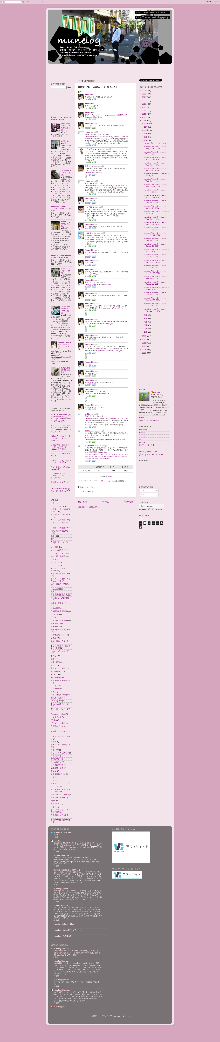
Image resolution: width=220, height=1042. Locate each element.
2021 (144, 97)
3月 (145, 325)
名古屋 (53, 656)
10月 (146, 130)
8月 (145, 137)
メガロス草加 (56, 756)
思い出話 (54, 614)
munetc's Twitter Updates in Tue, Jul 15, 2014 (155, 229)
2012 (144, 339)
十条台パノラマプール (60, 795)
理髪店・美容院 (57, 698)
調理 (52, 539)
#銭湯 (89, 452)
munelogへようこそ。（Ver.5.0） (66, 891)
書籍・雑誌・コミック (60, 641)
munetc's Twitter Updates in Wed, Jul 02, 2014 (155, 299)
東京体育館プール (58, 635)
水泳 (52, 503)
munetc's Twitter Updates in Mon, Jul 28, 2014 (155, 158)
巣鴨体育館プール (58, 774)
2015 (144, 117)
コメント (146, 495)
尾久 (52, 592)
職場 (52, 536)
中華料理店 (55, 608)
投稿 (144, 491)
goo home (143, 436)
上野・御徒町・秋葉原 (60, 584)
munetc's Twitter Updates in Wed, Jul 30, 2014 (155, 148)
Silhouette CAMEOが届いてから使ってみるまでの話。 (61, 491)
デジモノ (54, 565)
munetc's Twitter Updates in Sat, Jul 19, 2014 (155, 207)
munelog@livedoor (61, 990)
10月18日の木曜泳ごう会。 (66, 173)
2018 (144, 107)
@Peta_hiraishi (98, 117)
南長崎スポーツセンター (60, 731)
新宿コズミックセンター (60, 815)
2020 (144, 101)
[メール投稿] (109, 481)
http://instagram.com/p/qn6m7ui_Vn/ (101, 324)
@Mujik (87, 106)
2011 (144, 343)
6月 (145, 315)
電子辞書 (54, 627)
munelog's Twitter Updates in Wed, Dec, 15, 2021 (61, 208)
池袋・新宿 (55, 662)
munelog (57, 841)
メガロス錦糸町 (57, 550)
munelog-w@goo (60, 905)
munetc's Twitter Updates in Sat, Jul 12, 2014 (155, 245)
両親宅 (53, 559)
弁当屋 (53, 742)
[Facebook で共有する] (120, 481)
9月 (145, 134)
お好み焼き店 (56, 762)
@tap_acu (98, 207)
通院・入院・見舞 (58, 520)
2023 (144, 91)
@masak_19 (89, 373)
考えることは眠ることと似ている (66, 870)
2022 (144, 94)
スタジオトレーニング (60, 783)
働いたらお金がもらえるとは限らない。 (68, 872)
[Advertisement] (94, 70)
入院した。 (65, 141)
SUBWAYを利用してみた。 (65, 224)
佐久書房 (54, 547)
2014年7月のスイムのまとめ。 (156, 143)
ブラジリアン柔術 (58, 723)
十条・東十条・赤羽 (59, 620)
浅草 (52, 777)
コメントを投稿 (87, 491)
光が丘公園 (55, 589)
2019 (144, 104)
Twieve (110, 477)
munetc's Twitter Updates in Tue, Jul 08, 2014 (155, 267)
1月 (145, 332)
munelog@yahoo (60, 889)
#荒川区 (94, 452)
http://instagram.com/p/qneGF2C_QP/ (98, 284)
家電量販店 (55, 624)
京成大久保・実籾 (58, 668)
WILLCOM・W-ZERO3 (60, 598)
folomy (142, 433)
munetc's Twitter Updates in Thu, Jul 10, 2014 (155, 256)
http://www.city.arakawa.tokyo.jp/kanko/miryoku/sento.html (105, 439)
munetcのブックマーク (62, 833)
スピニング (55, 786)
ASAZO (54, 720)
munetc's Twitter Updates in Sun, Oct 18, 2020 (64, 344)
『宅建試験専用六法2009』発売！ (65, 310)
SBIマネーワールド (147, 445)
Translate (158, 509)
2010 (144, 346)
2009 (144, 350)
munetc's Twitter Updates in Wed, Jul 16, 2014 (155, 223)
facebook (143, 430)
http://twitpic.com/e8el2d (93, 172)
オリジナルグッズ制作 (60, 753)
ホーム (105, 501)
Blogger (126, 1016)
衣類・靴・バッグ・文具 (60, 709)
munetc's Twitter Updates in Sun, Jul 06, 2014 (155, 277)
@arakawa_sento (100, 445)
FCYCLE (54, 674)
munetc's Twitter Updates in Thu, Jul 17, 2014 (155, 218)
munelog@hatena (61, 980)
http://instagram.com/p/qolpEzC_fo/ (97, 393)
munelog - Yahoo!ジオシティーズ (67, 930)
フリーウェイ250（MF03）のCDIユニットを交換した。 (61, 476)
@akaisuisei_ (89, 382)
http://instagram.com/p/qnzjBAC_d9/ (110, 308)
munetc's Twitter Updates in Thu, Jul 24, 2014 (155, 180)
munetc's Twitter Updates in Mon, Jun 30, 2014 (155, 310)
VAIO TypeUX (56, 701)
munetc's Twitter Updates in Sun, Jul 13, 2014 (155, 240)
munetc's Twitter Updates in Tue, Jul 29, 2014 (155, 153)
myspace (143, 442)
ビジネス (54, 562)
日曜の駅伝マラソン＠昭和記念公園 (65, 127)
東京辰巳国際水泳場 (59, 595)
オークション (56, 804)
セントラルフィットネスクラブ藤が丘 (60, 811)
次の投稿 (82, 501)
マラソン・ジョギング (60, 523)
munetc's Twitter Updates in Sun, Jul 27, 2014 (155, 164)
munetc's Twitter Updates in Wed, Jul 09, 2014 (155, 261)
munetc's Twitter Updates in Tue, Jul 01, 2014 (155, 305)
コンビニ (54, 686)
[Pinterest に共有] (123, 481)
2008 (144, 353)
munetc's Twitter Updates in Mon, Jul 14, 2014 (155, 234)
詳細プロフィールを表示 (149, 420)
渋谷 (52, 780)
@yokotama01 (97, 166)
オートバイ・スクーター (60, 680)
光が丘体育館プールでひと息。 (65, 992)
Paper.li (56, 835)
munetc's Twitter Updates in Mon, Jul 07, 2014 (155, 272)
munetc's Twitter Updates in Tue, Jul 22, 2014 (155, 191)
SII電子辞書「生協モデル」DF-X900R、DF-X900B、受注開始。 (60, 447)
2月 (145, 329)
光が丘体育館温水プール (60, 630)
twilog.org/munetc (61, 855)
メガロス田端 (56, 506)
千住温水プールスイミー (60, 726)
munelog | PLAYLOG (62, 936)
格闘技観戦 (55, 689)
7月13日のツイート (60, 857)
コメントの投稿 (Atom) (91, 507)
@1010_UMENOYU (96, 431)
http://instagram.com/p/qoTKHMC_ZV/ (109, 351)
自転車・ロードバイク (60, 542)
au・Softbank (56, 677)
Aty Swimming (56, 671)
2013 (144, 336)
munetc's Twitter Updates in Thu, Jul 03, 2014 (155, 294)
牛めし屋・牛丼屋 (58, 556)
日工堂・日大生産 (58, 528)
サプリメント (56, 717)
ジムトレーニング (58, 553)
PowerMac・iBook (58, 714)
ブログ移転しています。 (62, 963)
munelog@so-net (60, 961)
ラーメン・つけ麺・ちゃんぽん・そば (60, 580)
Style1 (53, 801)
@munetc (96, 94)
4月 (145, 322)
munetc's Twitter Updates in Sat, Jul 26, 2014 (155, 169)
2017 (144, 111)
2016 (144, 114)
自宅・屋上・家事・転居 (60, 574)
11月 (146, 127)
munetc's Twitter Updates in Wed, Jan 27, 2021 (61, 256)
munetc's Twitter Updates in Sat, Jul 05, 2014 (155, 283)
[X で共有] (118, 481)
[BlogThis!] (116, 481)
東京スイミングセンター (60, 515)
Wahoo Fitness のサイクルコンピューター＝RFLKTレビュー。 (60, 438)
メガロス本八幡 (57, 765)
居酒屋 (53, 638)
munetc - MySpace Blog (63, 924)
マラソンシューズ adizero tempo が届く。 (61, 468)
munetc (156, 392)
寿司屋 (53, 771)
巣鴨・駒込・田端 (58, 798)
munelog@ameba (61, 949)
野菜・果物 (55, 750)
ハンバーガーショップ (60, 651)
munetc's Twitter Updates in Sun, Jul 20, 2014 (155, 202)
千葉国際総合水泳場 (59, 611)
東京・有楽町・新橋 (59, 695)
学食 (52, 659)
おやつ (53, 665)
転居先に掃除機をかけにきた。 (65, 370)
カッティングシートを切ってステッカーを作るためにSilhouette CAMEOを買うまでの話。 (61, 428)
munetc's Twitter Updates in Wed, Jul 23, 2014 (155, 186)
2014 (144, 121)
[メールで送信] (113, 481)
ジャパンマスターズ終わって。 (65, 271)
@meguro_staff (104, 149)
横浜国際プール (57, 759)
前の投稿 (129, 501)
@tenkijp (93, 132)
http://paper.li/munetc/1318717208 (115, 115)
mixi (140, 439)
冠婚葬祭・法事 (57, 768)
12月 (146, 124)
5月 (145, 319)
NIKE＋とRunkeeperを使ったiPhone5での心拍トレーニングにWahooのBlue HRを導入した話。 (61, 418)
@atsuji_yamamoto (97, 233)
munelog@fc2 (59, 1007)
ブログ (53, 617)
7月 (145, 140)
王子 (52, 692)
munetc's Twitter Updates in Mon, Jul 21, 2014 (155, 196)
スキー (53, 807)
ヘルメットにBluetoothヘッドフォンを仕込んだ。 (61, 461)
